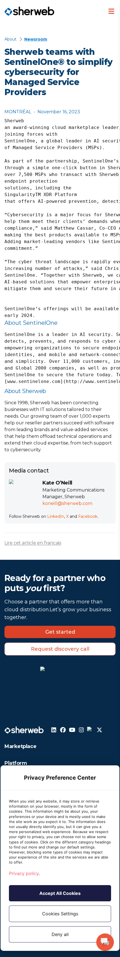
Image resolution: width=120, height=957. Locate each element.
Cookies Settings (60, 913)
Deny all (60, 934)
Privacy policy (24, 873)
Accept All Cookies (60, 893)
